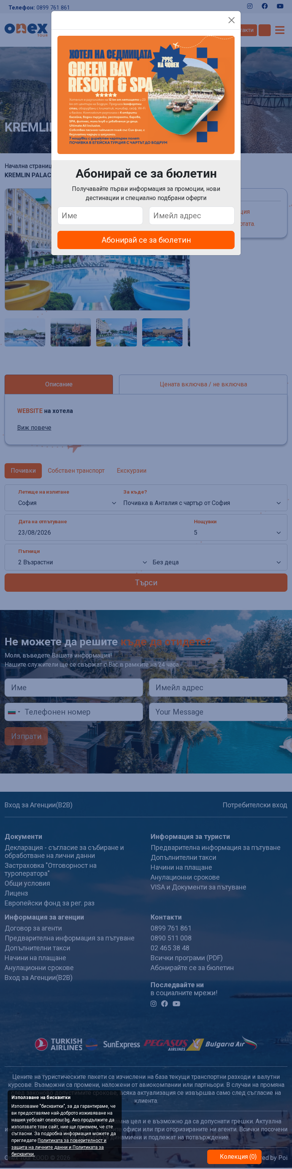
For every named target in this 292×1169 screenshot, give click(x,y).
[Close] (231, 20)
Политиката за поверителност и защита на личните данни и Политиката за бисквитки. (58, 1147)
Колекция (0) (237, 1156)
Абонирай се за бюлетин (146, 240)
